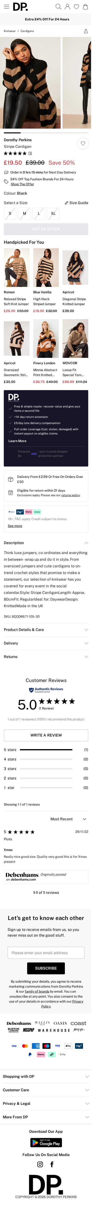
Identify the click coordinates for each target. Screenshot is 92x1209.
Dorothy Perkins (18, 140)
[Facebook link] (52, 1164)
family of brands (37, 991)
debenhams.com (23, 879)
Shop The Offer (22, 184)
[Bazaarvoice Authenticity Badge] (46, 690)
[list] (46, 85)
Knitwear (10, 31)
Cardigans (27, 31)
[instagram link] (40, 1164)
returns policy (70, 495)
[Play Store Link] (46, 1142)
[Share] (86, 31)
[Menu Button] (6, 6)
